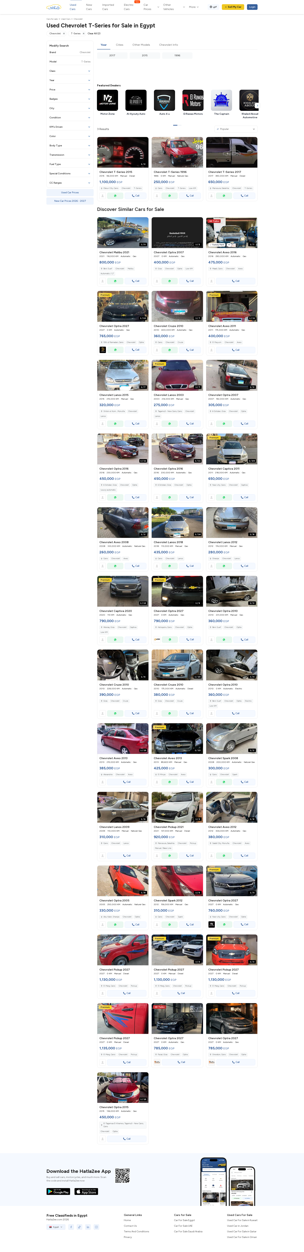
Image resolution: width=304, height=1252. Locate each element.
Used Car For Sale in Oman (242, 1237)
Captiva (244, 485)
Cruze (180, 342)
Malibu (131, 269)
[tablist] (177, 45)
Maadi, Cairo (217, 269)
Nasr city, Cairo (219, 485)
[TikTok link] (79, 1227)
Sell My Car (234, 6)
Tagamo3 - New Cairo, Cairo (170, 411)
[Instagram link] (96, 1227)
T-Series (137, 188)
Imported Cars (108, 7)
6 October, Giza (219, 411)
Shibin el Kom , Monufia (114, 411)
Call (137, 195)
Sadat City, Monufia (220, 843)
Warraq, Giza (108, 627)
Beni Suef (107, 269)
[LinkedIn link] (88, 1227)
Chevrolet (126, 188)
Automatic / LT (107, 273)
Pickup (193, 843)
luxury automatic (108, 490)
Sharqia (215, 558)
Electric (248, 701)
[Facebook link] (71, 1227)
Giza (160, 269)
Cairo (160, 188)
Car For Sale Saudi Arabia (188, 1231)
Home (127, 1220)
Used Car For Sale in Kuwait (242, 1220)
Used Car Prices (70, 192)
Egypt (56, 1227)
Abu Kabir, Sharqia (111, 917)
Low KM (192, 188)
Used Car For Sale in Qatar (241, 1231)
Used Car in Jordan (237, 1225)
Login (252, 6)
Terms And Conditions (136, 1231)
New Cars (89, 7)
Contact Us (130, 1225)
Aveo (240, 269)
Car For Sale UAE (183, 1225)
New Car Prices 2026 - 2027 (70, 200)
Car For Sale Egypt (184, 1220)
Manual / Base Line (163, 848)
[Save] (144, 141)
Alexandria (107, 774)
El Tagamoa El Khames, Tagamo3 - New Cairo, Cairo (123, 1125)
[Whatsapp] (115, 196)
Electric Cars (131, 7)
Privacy (128, 1237)
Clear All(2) (94, 33)
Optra (179, 269)
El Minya (161, 774)
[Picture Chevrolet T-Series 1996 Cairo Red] (177, 152)
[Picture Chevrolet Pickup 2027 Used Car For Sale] (122, 950)
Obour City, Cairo (110, 188)
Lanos (103, 416)
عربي (215, 6)
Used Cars (73, 7)
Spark (234, 774)
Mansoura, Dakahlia (220, 188)
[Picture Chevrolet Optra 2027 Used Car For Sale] (177, 1018)
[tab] (103, 45)
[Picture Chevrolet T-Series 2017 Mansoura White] (231, 152)
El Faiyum (216, 342)
